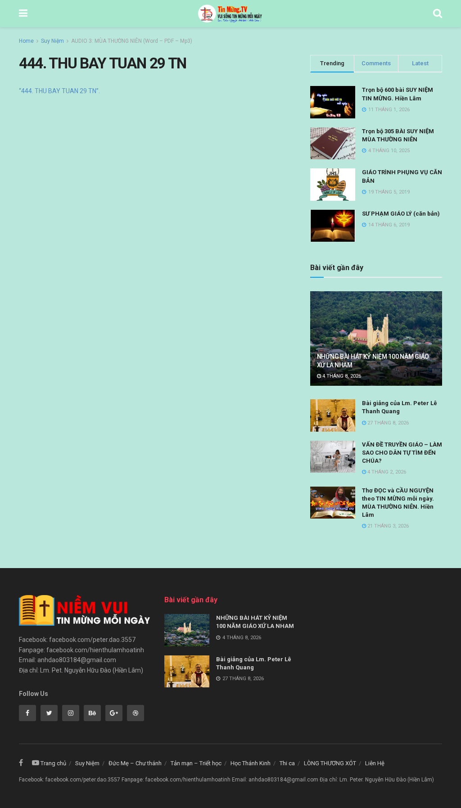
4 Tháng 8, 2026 (341, 376)
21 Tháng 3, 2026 (387, 526)
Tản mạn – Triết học (196, 763)
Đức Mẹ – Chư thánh (135, 763)
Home (26, 41)
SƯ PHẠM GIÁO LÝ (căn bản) (401, 213)
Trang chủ (53, 763)
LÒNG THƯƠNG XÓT (330, 763)
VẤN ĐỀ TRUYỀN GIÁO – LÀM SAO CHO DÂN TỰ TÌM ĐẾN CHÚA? (402, 452)
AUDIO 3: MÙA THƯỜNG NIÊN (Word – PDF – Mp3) (131, 41)
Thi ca (287, 763)
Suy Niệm (52, 41)
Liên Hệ (374, 763)
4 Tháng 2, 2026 (386, 472)
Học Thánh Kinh (250, 763)
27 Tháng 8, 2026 (387, 423)
